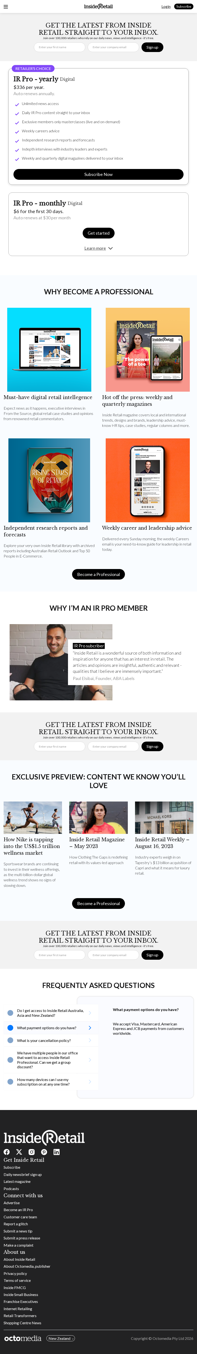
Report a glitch (16, 1223)
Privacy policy (15, 1273)
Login (166, 6)
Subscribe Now (98, 174)
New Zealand (59, 1338)
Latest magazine (17, 1181)
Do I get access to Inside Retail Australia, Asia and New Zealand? (50, 1012)
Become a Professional (98, 574)
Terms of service (17, 1280)
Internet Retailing (18, 1308)
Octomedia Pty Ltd (168, 1338)
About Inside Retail (19, 1259)
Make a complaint (18, 1245)
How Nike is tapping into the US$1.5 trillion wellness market (32, 846)
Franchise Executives (21, 1301)
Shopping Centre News (22, 1322)
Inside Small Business (21, 1294)
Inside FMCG (15, 1287)
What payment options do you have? (46, 1027)
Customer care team (20, 1217)
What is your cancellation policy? (44, 1040)
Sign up (152, 47)
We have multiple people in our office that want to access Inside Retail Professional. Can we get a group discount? (47, 1060)
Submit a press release (22, 1238)
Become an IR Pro (18, 1209)
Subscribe (183, 6)
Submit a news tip (18, 1231)
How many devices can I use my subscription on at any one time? (43, 1081)
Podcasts (11, 1188)
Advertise (12, 1202)
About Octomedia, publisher (27, 1266)
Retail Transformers (20, 1315)
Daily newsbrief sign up (23, 1174)
